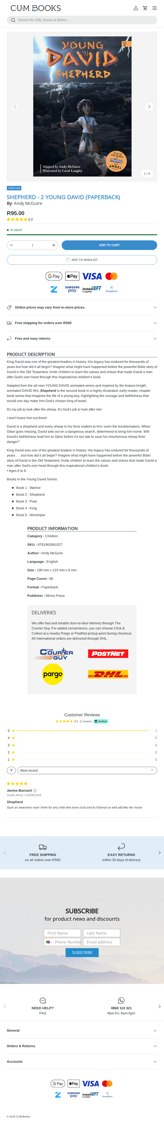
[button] (145, 8)
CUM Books (23, 1116)
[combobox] (82, 20)
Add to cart (109, 245)
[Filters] (11, 770)
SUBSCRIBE (82, 952)
